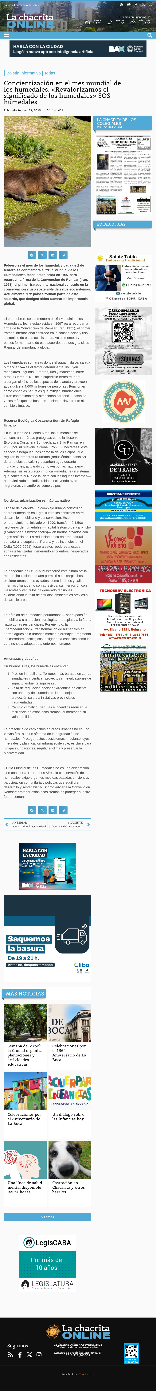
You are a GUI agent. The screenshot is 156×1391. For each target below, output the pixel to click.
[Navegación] (7, 35)
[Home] (78, 1331)
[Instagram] (150, 4)
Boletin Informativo (23, 73)
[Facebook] (136, 4)
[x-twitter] (143, 4)
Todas (49, 73)
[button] (32, 255)
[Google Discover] (129, 4)
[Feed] (121, 4)
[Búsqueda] (149, 35)
